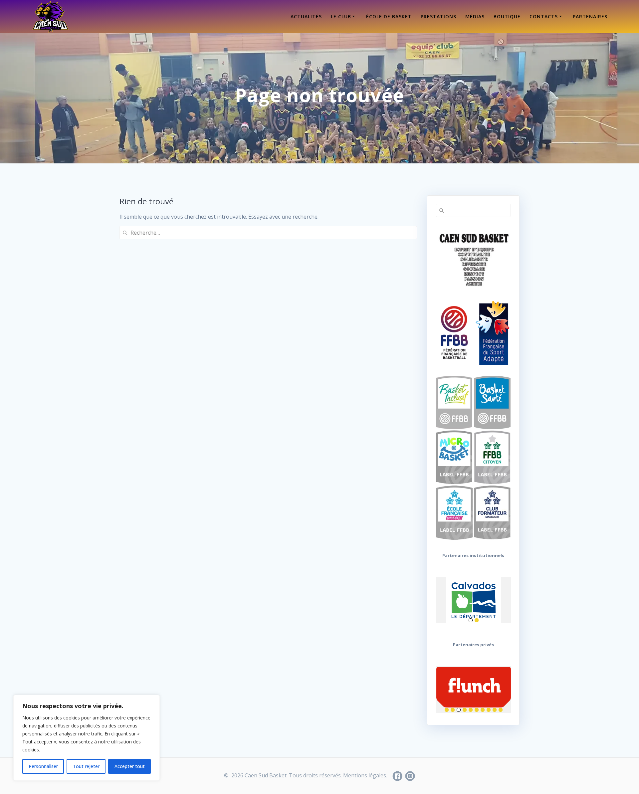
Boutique (507, 16)
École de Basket (389, 16)
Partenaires (590, 16)
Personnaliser (43, 766)
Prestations (438, 16)
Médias (475, 16)
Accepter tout (129, 766)
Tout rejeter (86, 766)
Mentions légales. (365, 775)
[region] (86, 738)
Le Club (341, 16)
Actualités (306, 16)
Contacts (544, 16)
